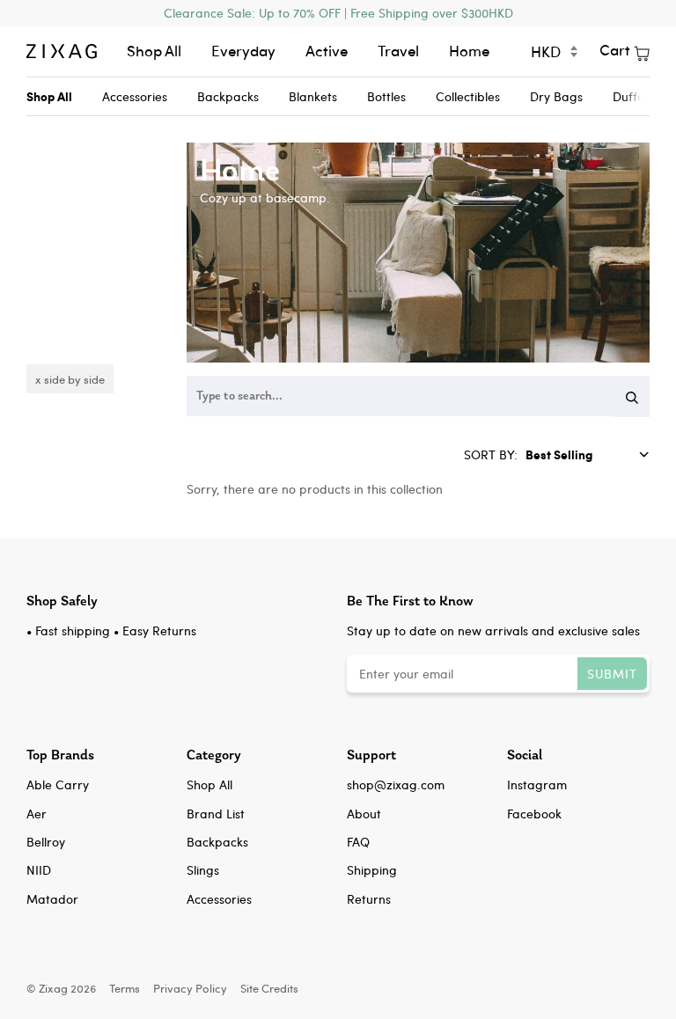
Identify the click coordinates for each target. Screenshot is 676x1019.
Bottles (386, 96)
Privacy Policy (190, 987)
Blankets (313, 96)
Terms (124, 987)
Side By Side (74, 378)
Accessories (134, 96)
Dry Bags (556, 96)
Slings (203, 869)
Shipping (372, 869)
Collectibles (468, 96)
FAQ (358, 841)
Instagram (537, 784)
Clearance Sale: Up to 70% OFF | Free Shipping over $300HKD (338, 12)
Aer (36, 813)
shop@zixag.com (396, 784)
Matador (52, 899)
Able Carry (57, 784)
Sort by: (492, 454)
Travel (398, 50)
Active (326, 50)
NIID (38, 869)
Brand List (216, 813)
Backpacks (228, 96)
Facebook (534, 813)
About (364, 813)
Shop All (154, 50)
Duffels (632, 96)
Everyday (243, 50)
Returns (369, 899)
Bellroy (45, 841)
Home (469, 50)
